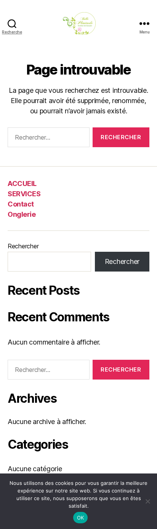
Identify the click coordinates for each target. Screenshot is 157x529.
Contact (21, 204)
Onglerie (21, 214)
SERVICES (24, 194)
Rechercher (23, 246)
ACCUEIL (22, 183)
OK (80, 518)
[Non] (147, 501)
